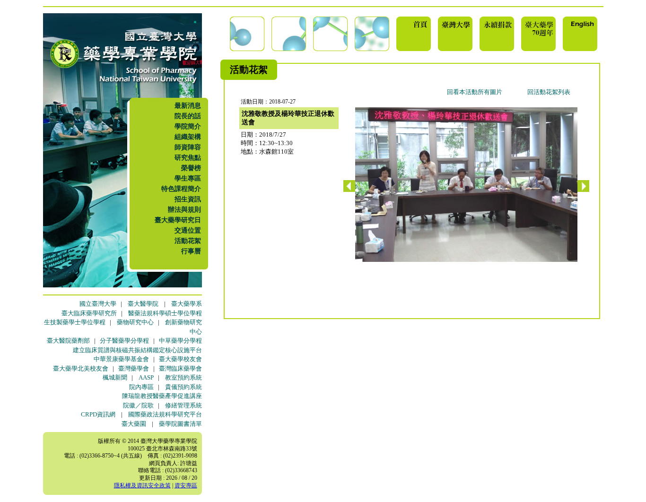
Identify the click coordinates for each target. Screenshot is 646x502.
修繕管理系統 (183, 405)
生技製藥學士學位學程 (74, 322)
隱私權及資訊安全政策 (142, 485)
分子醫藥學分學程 (124, 340)
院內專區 (141, 386)
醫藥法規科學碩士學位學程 (165, 313)
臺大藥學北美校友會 (80, 368)
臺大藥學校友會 (180, 359)
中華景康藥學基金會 (121, 359)
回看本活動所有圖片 (474, 91)
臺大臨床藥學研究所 (89, 313)
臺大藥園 (134, 423)
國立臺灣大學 (97, 303)
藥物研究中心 (135, 322)
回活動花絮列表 (548, 91)
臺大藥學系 (186, 303)
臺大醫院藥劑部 (68, 340)
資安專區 (186, 485)
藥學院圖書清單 (180, 423)
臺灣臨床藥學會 (180, 368)
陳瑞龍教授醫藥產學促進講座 (162, 395)
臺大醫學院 (143, 303)
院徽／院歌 (138, 405)
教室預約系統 (183, 377)
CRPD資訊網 (98, 414)
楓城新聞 (115, 377)
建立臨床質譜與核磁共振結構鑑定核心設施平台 (137, 350)
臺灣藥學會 (133, 368)
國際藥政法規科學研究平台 (165, 414)
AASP (146, 377)
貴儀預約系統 (183, 386)
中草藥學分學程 (180, 340)
